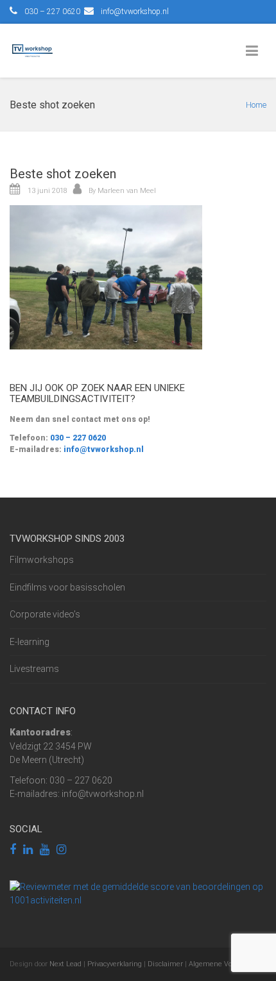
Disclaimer (165, 964)
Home (256, 105)
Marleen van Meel (127, 191)
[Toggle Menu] (254, 51)
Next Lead (65, 964)
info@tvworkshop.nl (135, 11)
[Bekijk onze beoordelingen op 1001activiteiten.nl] (138, 893)
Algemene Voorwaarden (227, 964)
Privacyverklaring (114, 964)
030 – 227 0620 (77, 437)
